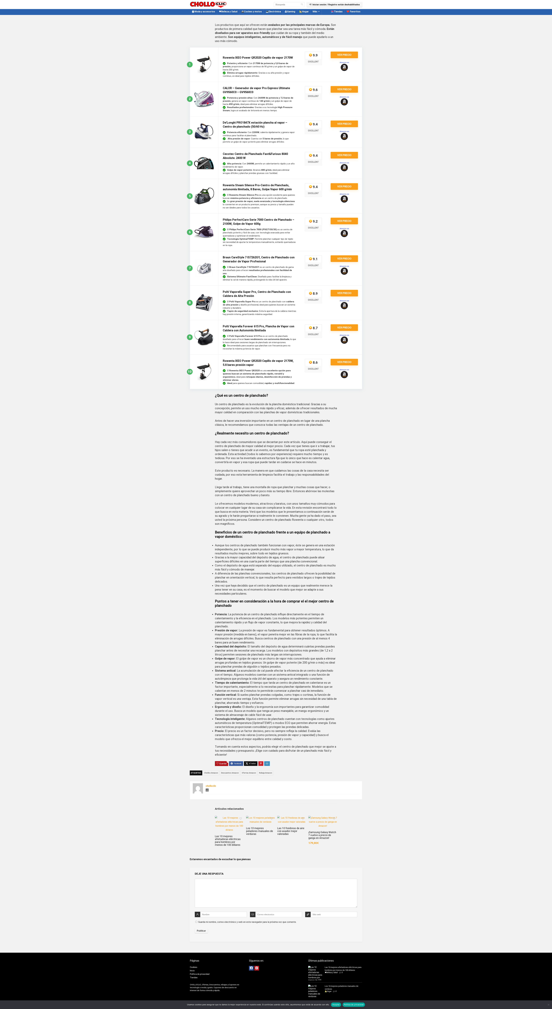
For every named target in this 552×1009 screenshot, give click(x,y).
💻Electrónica (273, 11)
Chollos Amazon (211, 773)
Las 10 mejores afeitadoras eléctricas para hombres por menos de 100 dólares (228, 840)
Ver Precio (344, 54)
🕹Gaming (290, 11)
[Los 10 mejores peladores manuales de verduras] (260, 817)
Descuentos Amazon (230, 773)
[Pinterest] (256, 968)
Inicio (192, 970)
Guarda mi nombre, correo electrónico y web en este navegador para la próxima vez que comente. (247, 922)
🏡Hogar (304, 11)
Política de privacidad (199, 974)
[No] (548, 1004)
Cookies (193, 967)
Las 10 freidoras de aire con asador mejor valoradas (290, 831)
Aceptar (336, 1004)
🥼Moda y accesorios (203, 11)
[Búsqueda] (302, 4)
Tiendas (338, 11)
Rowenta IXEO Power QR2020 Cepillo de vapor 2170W (258, 57)
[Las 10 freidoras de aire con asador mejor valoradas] (291, 817)
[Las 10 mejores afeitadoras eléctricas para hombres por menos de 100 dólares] (229, 817)
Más (315, 11)
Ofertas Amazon (249, 773)
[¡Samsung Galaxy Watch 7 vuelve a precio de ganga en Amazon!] (322, 817)
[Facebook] (251, 968)
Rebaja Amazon (265, 773)
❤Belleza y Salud (228, 11)
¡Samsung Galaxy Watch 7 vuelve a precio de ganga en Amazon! (322, 835)
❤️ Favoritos (353, 11)
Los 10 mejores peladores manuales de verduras (259, 831)
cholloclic (211, 786)
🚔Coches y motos (251, 11)
